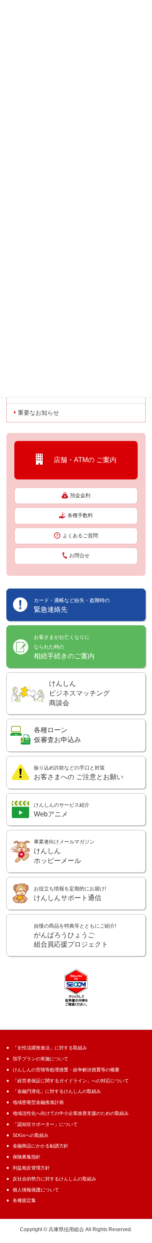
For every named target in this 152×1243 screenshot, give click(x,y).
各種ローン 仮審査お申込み (57, 734)
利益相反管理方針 (31, 1167)
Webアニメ (62, 810)
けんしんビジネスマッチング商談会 (79, 693)
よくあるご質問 (80, 536)
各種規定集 (24, 1200)
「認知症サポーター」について (45, 1124)
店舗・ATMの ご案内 (82, 459)
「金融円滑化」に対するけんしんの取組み (57, 1091)
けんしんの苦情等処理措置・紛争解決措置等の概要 (66, 1069)
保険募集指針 (27, 1156)
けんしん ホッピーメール (64, 851)
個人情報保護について (36, 1189)
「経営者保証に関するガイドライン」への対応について (71, 1080)
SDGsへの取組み (31, 1135)
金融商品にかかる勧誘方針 (40, 1145)
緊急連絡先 (72, 605)
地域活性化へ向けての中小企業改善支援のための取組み (71, 1113)
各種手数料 (80, 515)
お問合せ (79, 556)
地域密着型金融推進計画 (38, 1102)
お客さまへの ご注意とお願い (78, 772)
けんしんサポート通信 (70, 893)
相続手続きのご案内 (64, 647)
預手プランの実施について (40, 1058)
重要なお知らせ (38, 412)
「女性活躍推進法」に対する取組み (50, 1047)
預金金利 (80, 495)
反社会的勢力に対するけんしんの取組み (54, 1178)
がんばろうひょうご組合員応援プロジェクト (75, 935)
